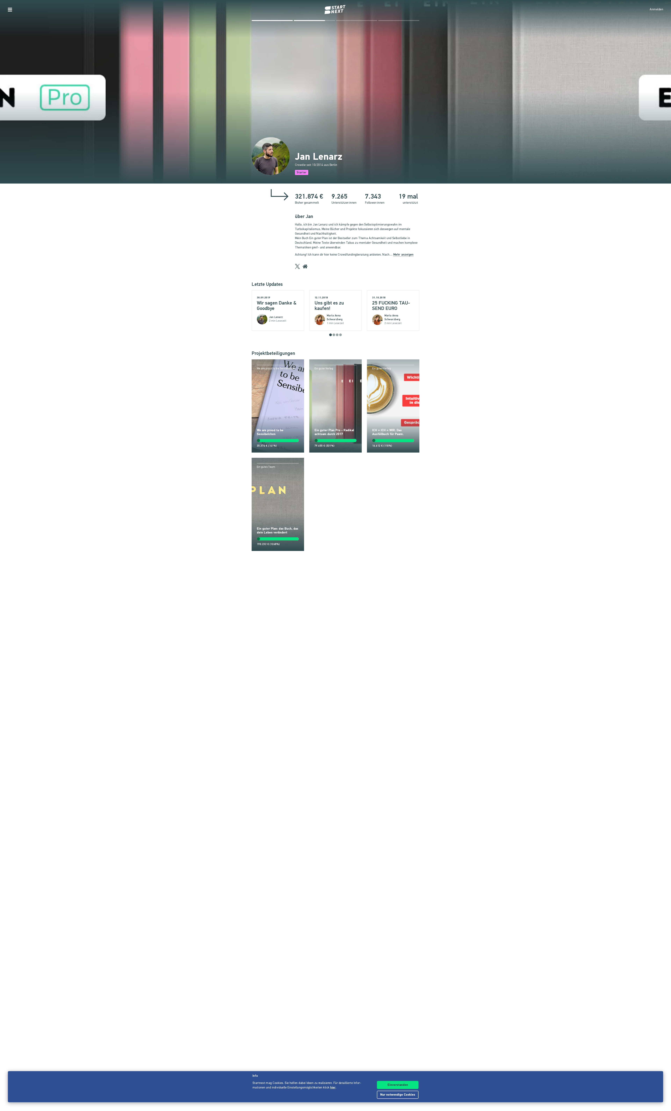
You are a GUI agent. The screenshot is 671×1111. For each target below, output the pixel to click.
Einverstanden (398, 1085)
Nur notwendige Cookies (397, 1094)
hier (333, 1087)
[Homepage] (335, 9)
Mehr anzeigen (403, 254)
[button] (330, 335)
